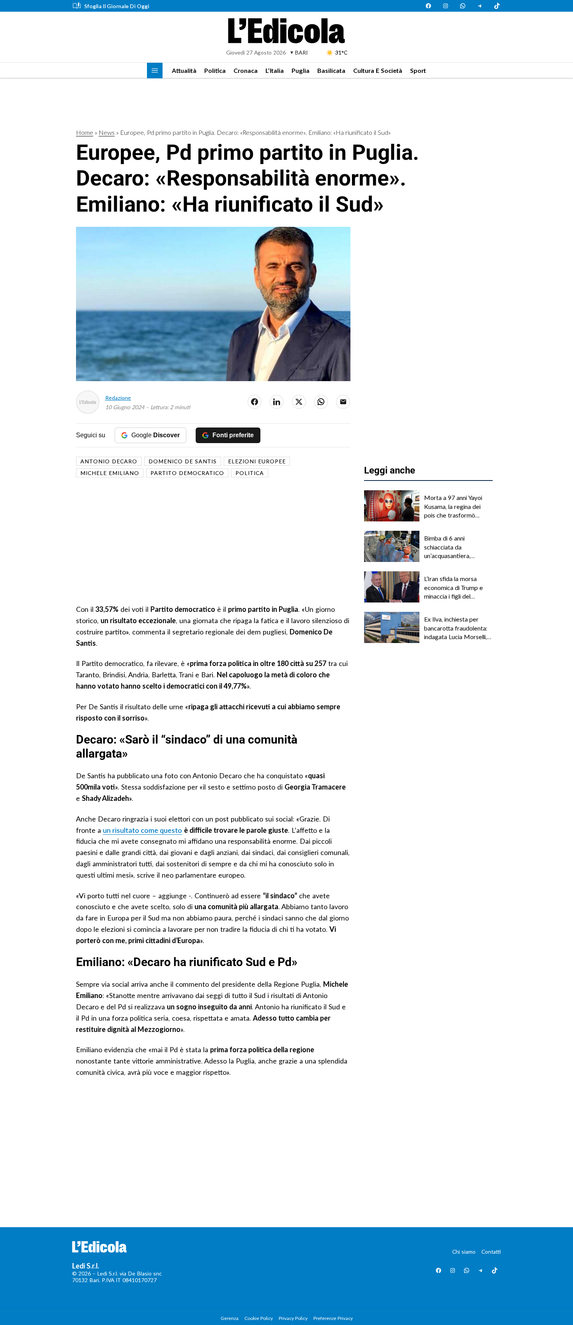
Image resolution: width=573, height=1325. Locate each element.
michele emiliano (109, 473)
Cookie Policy (258, 1318)
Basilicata (331, 70)
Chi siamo (464, 1251)
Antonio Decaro (108, 461)
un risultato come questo (142, 830)
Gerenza (230, 1318)
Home (84, 132)
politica (249, 473)
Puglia (300, 70)
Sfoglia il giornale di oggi (116, 6)
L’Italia (274, 70)
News (107, 132)
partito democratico (187, 473)
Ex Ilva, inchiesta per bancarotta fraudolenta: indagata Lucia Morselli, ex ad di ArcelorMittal (455, 628)
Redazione (118, 397)
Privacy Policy (293, 1318)
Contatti (491, 1251)
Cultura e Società (377, 70)
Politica (215, 70)
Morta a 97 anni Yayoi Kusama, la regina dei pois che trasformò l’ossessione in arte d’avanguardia (453, 506)
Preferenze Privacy (333, 1318)
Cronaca (245, 70)
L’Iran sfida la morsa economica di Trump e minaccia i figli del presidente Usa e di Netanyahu (453, 588)
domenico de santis (183, 461)
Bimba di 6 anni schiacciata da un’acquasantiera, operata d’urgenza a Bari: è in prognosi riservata (458, 547)
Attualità (184, 70)
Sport (418, 70)
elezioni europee (257, 461)
